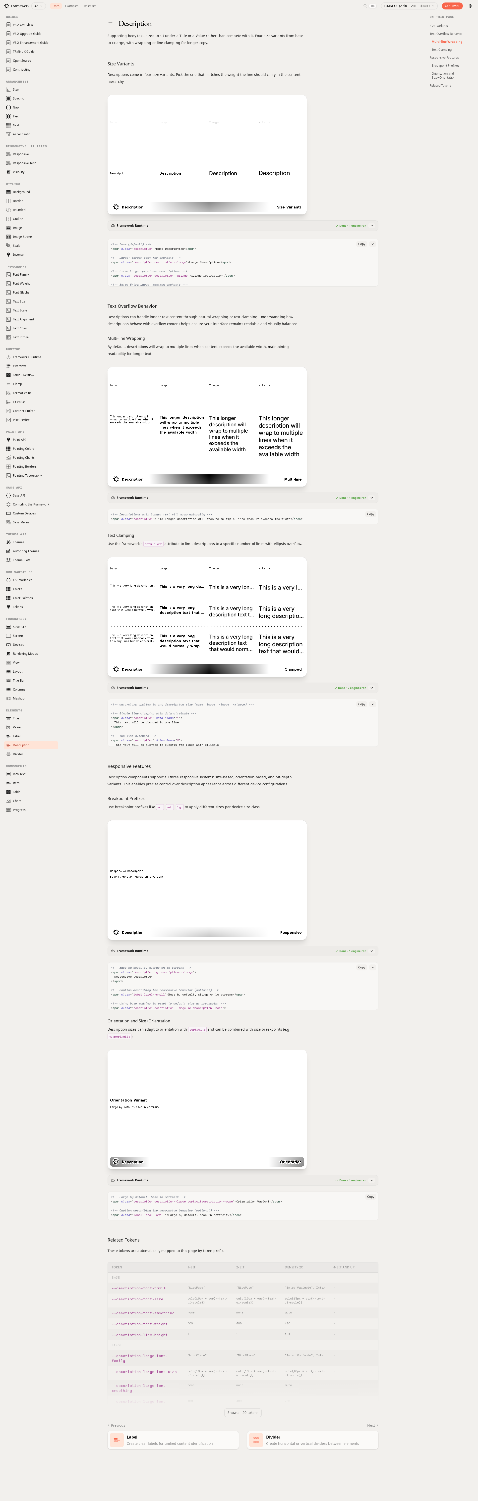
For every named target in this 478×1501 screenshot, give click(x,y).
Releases (90, 6)
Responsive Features (444, 57)
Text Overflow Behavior (446, 34)
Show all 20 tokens (243, 1412)
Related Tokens (440, 85)
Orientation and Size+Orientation (443, 75)
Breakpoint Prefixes (445, 65)
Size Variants (439, 26)
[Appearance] (470, 5)
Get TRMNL (452, 6)
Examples (71, 6)
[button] (243, 226)
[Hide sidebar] (63, 756)
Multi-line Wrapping (447, 42)
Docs (56, 6)
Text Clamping (442, 50)
